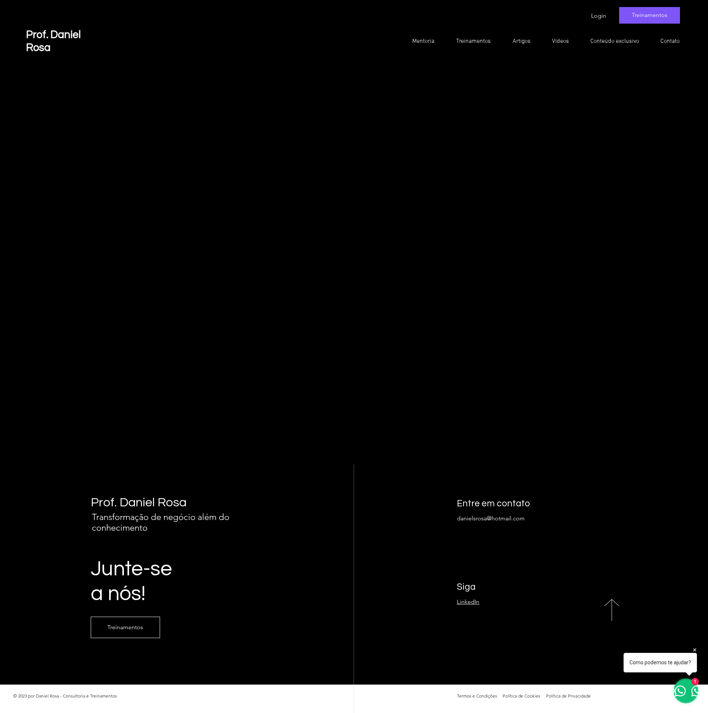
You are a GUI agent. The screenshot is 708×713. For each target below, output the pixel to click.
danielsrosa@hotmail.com (491, 518)
